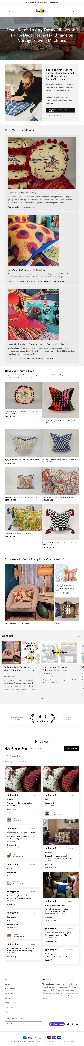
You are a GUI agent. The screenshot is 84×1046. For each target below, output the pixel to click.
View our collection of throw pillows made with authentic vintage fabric (36, 281)
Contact (8, 998)
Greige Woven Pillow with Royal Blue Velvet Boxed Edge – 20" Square (23, 460)
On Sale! (58, 624)
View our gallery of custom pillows (21, 207)
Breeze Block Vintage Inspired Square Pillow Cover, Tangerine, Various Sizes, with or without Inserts (65, 587)
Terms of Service (10, 989)
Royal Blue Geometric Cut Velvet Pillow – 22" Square (59, 459)
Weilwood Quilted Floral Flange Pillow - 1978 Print (21, 497)
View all (79, 636)
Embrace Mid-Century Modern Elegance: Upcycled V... (19, 670)
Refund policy (10, 993)
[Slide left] (37, 698)
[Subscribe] (39, 1023)
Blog (6, 1012)
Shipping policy (71, 1041)
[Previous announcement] (4, 2)
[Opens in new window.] (14, 904)
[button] (4, 11)
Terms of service (60, 1041)
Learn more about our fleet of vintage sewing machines (29, 358)
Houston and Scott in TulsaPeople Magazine (55, 669)
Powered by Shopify (28, 1041)
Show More (52, 860)
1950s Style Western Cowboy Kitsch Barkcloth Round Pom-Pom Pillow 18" (22, 412)
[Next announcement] (80, 2)
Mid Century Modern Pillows (17, 624)
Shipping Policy (10, 1003)
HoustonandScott (18, 1041)
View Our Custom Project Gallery (59, 110)
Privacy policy (50, 1041)
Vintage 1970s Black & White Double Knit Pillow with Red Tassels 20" (59, 543)
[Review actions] (38, 794)
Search (7, 984)
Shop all (42, 49)
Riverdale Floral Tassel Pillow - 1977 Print (18, 533)
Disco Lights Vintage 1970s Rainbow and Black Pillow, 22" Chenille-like (59, 421)
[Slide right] (46, 698)
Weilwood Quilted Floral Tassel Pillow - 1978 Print (58, 497)
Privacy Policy (10, 1007)
